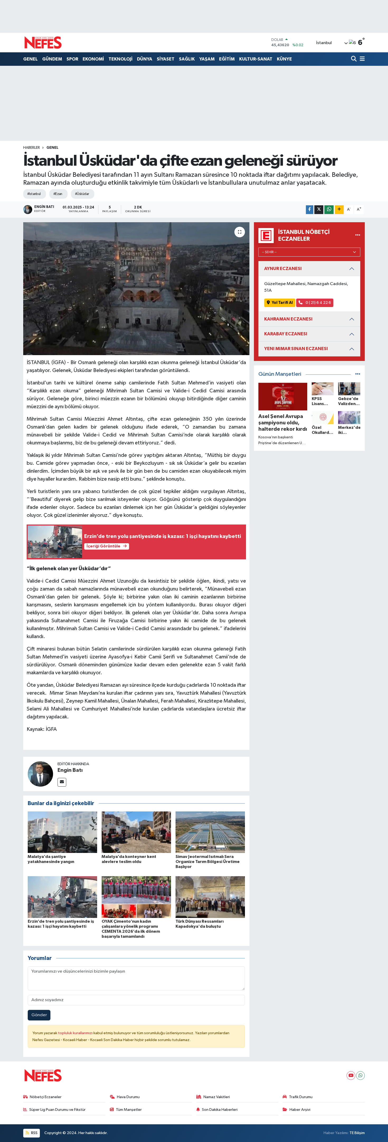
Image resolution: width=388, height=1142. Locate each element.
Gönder (39, 1015)
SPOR (72, 59)
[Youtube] (351, 1075)
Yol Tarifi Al (282, 303)
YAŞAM (207, 59)
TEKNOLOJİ (120, 59)
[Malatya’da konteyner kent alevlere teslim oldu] (136, 832)
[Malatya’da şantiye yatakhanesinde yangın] (62, 832)
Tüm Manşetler (129, 1110)
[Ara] (354, 59)
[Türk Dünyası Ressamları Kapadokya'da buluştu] (210, 897)
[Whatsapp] (360, 1075)
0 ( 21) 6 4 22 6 (318, 303)
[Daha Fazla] (339, 209)
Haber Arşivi (300, 1110)
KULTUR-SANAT (255, 59)
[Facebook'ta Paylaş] (309, 209)
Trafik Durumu (301, 1097)
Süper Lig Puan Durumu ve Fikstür (57, 1110)
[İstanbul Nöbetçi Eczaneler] (357, 235)
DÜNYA (144, 59)
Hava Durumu (128, 1097)
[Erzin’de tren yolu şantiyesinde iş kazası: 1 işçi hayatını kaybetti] (62, 897)
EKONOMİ (93, 59)
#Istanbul (34, 194)
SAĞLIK (187, 59)
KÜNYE (284, 59)
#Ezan (57, 194)
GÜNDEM (52, 59)
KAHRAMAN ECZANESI (288, 319)
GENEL (30, 59)
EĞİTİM (227, 59)
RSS (33, 1133)
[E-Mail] (62, 782)
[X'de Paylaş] (318, 209)
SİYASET (165, 59)
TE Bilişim (357, 1133)
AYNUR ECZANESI (283, 268)
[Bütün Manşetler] (357, 374)
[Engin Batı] (40, 774)
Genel (52, 148)
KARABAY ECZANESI (285, 334)
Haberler (31, 148)
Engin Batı (70, 770)
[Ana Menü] (361, 59)
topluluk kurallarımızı (75, 1033)
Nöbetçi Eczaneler (45, 1097)
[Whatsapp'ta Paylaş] (329, 209)
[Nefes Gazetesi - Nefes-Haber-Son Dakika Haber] (43, 42)
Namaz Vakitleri (217, 1097)
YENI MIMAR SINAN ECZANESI (296, 348)
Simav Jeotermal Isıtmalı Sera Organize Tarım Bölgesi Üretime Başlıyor (208, 862)
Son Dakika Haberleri (220, 1110)
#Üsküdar (82, 194)
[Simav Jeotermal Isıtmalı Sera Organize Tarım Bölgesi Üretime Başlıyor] (210, 832)
